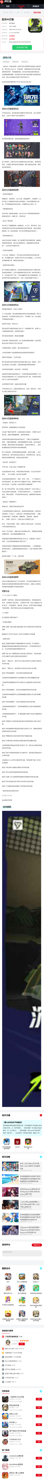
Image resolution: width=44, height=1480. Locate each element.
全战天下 (36, 1282)
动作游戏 (26, 12)
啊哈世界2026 (8, 1293)
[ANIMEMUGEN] (5, 1442)
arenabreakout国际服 (16, 1456)
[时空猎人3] (5, 1425)
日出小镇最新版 (22, 1282)
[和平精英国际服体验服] (6, 1142)
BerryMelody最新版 (16, 1464)
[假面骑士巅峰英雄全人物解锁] (22, 1314)
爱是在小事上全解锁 (16, 1473)
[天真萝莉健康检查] (8, 1343)
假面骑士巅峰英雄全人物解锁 (22, 1319)
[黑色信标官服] (5, 1407)
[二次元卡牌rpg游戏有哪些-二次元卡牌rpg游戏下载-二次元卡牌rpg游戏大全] (10, 1204)
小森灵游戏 (22, 1305)
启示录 (17, 1147)
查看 (21, 1344)
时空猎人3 (13, 1422)
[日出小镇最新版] (22, 1276)
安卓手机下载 (22, 47)
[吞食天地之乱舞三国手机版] (36, 1314)
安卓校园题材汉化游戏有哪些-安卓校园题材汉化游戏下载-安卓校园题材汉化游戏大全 (30, 1217)
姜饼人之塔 (13, 1414)
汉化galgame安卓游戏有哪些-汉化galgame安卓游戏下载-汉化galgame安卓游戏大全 (30, 1230)
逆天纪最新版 (22, 1293)
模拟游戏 (15, 62)
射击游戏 (6, 62)
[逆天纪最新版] (22, 1288)
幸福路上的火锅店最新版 (8, 1319)
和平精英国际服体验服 (6, 1147)
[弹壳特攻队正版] (28, 1142)
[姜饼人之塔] (5, 1416)
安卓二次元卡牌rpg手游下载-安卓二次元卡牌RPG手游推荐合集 (30, 1166)
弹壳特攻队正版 (28, 1147)
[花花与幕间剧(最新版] (36, 1300)
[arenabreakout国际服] (5, 1458)
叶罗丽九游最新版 (8, 1305)
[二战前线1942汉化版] (5, 1399)
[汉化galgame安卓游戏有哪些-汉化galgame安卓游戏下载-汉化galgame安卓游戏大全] (10, 1230)
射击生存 (25, 62)
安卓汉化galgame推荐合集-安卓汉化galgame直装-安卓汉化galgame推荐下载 (30, 1191)
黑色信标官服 (14, 1405)
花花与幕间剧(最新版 (36, 1306)
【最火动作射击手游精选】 (13, 1122)
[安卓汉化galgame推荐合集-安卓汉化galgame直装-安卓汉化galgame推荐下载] (10, 1192)
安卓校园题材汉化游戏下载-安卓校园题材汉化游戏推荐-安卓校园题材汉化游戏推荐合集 (30, 1179)
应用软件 (36, 6)
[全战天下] (36, 1276)
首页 (8, 6)
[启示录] (17, 1142)
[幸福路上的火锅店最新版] (8, 1314)
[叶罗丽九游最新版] (8, 1299)
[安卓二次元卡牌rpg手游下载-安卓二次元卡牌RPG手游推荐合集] (10, 1166)
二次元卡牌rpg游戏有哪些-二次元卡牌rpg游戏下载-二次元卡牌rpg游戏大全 (30, 1204)
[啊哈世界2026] (8, 1288)
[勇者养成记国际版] (36, 1288)
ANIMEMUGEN (15, 1439)
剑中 (8, 1282)
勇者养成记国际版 (36, 1293)
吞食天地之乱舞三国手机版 (36, 1319)
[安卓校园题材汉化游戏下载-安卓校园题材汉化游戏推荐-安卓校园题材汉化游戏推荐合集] (10, 1179)
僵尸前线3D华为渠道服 (17, 1431)
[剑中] (8, 1276)
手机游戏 (21, 6)
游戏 (18, 12)
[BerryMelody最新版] (5, 1466)
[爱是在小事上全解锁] (5, 1475)
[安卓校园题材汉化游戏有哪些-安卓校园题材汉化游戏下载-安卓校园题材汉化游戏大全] (10, 1217)
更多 (41, 1391)
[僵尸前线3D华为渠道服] (5, 1433)
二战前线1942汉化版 (16, 1397)
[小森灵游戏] (22, 1300)
